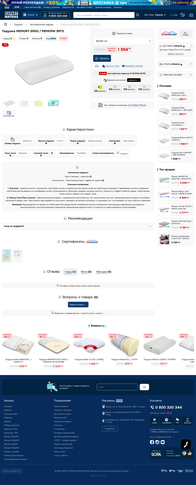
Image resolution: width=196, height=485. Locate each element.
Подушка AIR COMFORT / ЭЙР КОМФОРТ (181, 154)
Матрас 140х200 (11, 448)
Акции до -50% (10, 429)
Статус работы (60, 455)
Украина (124, 153)
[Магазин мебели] (17, 7)
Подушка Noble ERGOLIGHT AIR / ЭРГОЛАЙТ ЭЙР (178, 94)
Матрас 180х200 (11, 440)
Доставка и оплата (84, 7)
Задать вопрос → (78, 304)
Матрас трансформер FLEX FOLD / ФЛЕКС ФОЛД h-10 (180, 237)
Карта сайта (59, 451)
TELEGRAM (166, 423)
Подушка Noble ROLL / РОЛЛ (124, 359)
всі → (104, 325)
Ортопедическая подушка (15, 459)
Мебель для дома (11, 425)
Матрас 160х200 (11, 436)
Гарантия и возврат (103, 7)
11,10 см (60, 141)
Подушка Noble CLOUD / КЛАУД (89, 359)
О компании (59, 429)
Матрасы (8, 406)
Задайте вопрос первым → (93, 313)
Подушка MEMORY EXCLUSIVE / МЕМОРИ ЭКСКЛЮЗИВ (53, 360)
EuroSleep (81, 153)
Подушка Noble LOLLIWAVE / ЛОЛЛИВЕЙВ (177, 124)
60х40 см (27, 141)
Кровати (7, 410)
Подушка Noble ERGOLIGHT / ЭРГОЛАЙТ (182, 109)
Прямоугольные (95, 141)
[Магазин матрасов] (7, 7)
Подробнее (110, 428)
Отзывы (23, 38)
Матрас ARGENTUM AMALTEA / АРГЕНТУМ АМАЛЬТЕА (181, 177)
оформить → (134, 80)
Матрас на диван (11, 451)
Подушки (8, 417)
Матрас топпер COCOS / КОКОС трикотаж (181, 207)
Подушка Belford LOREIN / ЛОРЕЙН (160, 359)
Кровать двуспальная (13, 455)
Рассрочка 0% (68, 7)
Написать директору (11, 471)
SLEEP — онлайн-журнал (65, 440)
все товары (185, 34)
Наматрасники (10, 414)
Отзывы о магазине (51, 7)
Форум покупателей (63, 444)
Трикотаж (23, 153)
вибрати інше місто (176, 54)
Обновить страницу (98, 476)
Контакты (118, 7)
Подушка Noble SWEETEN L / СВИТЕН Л (18, 360)
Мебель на (156, 451)
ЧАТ (177, 422)
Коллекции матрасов (63, 448)
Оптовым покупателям (64, 433)
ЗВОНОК (187, 423)
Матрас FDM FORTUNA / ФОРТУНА (181, 222)
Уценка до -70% (11, 433)
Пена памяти (128, 141)
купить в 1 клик (112, 66)
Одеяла (7, 421)
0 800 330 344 (58, 16)
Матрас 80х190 (11, 444)
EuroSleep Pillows (137, 105)
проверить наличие (134, 66)
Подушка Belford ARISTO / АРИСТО (182, 138)
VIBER (154, 423)
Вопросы (37, 38)
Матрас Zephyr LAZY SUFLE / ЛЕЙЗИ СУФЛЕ (181, 192)
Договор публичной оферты (66, 436)
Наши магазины (33, 7)
